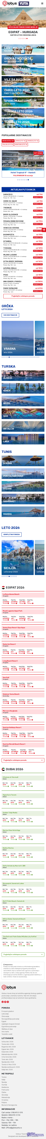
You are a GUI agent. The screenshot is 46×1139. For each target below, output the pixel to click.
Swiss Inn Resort (9, 644)
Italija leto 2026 (7, 1069)
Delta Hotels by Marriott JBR (14, 866)
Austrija (4, 1085)
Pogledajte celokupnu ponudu (23, 296)
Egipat (4, 1021)
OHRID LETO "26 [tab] (20, 140)
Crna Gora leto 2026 (9, 1057)
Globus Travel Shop (23, 1134)
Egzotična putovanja (9, 1026)
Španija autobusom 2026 (11, 1067)
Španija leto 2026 (8, 1062)
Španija (4, 1082)
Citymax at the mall (10, 777)
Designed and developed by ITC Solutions (23, 1136)
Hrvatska (5, 1100)
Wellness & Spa (7, 1029)
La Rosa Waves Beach (11, 594)
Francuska (5, 1090)
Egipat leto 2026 (8, 1049)
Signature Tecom (9, 795)
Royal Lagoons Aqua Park (12, 611)
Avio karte (5, 1031)
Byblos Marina (8, 848)
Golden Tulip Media (10, 813)
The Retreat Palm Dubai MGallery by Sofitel (19, 937)
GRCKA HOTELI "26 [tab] (8, 140)
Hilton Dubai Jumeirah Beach (14, 919)
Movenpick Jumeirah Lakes (13, 883)
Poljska (4, 1102)
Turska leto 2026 (8, 1044)
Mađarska (5, 1087)
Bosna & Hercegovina (9, 1105)
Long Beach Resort (10, 661)
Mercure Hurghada (10, 711)
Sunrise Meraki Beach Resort (14, 744)
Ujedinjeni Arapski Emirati (11, 1024)
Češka (4, 1092)
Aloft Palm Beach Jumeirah (13, 901)
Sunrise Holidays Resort (12, 727)
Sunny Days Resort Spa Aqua (14, 628)
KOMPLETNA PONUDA (12, 534)
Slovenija (5, 1095)
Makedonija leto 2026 (9, 1054)
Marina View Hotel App (11, 830)
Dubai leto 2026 (7, 1052)
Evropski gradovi (8, 1011)
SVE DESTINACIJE (10, 315)
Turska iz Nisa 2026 (9, 1064)
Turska (4, 1077)
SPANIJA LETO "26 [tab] (33, 140)
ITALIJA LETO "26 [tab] (7, 144)
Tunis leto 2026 (7, 1059)
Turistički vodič (7, 1034)
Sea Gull (6, 677)
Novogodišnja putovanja (10, 1019)
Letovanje (5, 1014)
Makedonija (6, 1097)
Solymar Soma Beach (11, 694)
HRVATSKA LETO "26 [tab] (21, 144)
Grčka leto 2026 (7, 1041)
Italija (3, 1079)
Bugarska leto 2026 (9, 1047)
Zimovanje (5, 1016)
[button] (19, 38)
